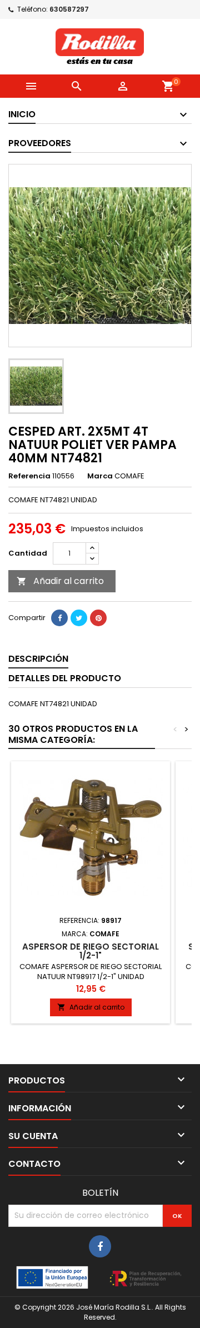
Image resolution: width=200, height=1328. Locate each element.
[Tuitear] (79, 618)
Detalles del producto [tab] (64, 678)
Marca (100, 476)
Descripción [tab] (38, 658)
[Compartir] (59, 618)
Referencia (29, 476)
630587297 (69, 9)
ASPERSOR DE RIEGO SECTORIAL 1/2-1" (90, 951)
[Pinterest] (98, 618)
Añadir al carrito (60, 581)
